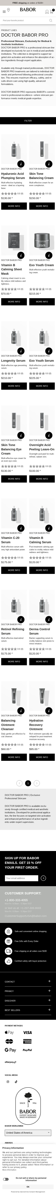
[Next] (37, 783)
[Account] (47, 12)
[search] (51, 21)
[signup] (43, 878)
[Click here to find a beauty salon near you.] (9, 10)
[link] (20, 2)
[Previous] (19, 783)
